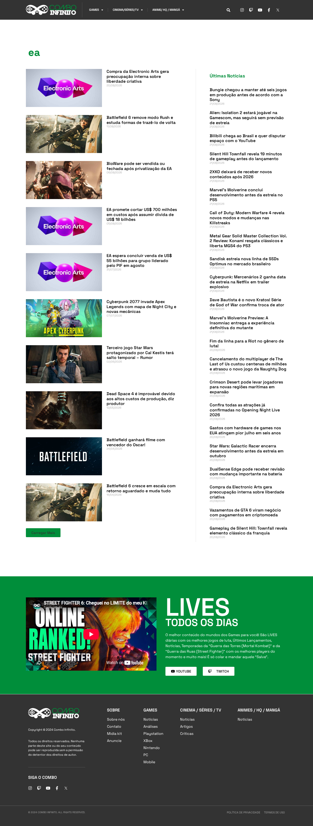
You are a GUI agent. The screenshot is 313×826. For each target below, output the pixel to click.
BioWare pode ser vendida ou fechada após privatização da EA (139, 166)
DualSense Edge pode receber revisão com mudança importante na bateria (247, 471)
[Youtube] (260, 10)
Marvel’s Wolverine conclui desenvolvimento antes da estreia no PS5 (246, 194)
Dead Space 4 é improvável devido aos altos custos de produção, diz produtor (141, 398)
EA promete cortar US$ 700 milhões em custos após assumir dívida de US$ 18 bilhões (142, 214)
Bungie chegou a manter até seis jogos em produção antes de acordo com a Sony (248, 94)
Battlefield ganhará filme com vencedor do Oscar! (136, 442)
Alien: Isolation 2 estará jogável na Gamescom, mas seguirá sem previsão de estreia (247, 117)
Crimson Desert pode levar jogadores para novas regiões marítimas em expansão (246, 386)
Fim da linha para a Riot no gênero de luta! (247, 343)
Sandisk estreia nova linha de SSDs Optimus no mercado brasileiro (244, 261)
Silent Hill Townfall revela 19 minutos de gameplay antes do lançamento (246, 156)
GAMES (94, 10)
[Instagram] (242, 10)
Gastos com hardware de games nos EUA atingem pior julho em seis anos (245, 430)
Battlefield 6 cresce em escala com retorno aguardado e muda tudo (141, 488)
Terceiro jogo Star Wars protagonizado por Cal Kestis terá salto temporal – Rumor (140, 352)
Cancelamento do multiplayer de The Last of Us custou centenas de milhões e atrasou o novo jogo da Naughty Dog (248, 363)
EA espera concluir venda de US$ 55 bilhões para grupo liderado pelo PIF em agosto (139, 260)
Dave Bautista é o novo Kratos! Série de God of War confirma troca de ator (247, 302)
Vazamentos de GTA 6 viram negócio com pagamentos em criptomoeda (245, 512)
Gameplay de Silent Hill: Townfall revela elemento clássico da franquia (248, 530)
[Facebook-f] (269, 10)
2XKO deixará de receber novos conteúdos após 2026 (241, 174)
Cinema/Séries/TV (126, 10)
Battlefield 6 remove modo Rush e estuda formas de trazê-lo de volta (141, 120)
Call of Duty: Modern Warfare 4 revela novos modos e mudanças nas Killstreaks (247, 217)
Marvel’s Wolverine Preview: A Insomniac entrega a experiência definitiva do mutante (242, 322)
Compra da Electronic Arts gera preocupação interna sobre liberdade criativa (138, 76)
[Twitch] (251, 10)
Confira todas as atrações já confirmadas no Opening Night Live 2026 (245, 409)
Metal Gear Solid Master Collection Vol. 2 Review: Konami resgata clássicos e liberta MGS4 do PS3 (248, 240)
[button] (43, 532)
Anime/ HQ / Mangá (166, 10)
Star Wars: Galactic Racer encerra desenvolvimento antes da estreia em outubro (246, 450)
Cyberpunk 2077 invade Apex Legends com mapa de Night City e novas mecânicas (141, 306)
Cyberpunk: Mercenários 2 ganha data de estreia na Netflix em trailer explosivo (248, 281)
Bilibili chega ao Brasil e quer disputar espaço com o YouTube (248, 138)
